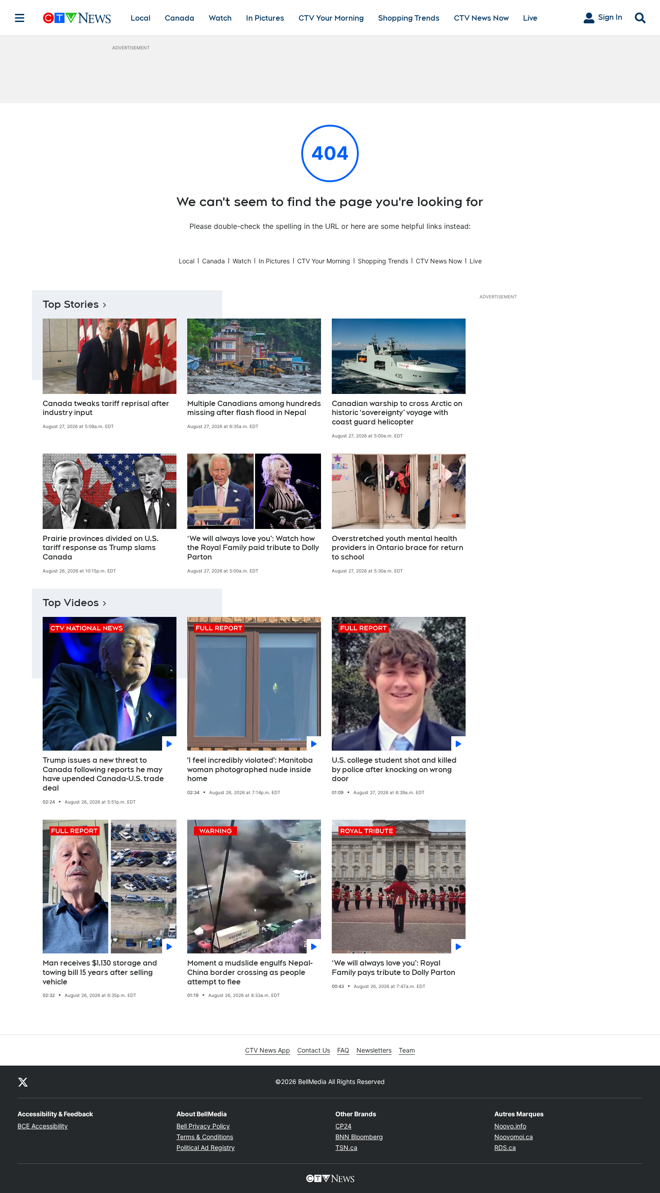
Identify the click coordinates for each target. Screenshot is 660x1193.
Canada (179, 18)
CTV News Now (481, 18)
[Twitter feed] (23, 1081)
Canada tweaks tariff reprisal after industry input (106, 408)
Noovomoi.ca (513, 1137)
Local (140, 18)
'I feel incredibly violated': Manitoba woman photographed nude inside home (250, 769)
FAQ (343, 1050)
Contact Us (313, 1050)
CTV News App (267, 1050)
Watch (220, 18)
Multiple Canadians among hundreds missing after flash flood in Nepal (254, 408)
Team (407, 1050)
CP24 (343, 1126)
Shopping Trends (409, 18)
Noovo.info (510, 1126)
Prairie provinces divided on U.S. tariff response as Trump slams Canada (100, 548)
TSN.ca (346, 1147)
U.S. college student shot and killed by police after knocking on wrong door (394, 769)
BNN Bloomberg (359, 1137)
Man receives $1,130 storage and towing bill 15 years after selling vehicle (100, 972)
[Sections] (20, 18)
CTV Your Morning (331, 18)
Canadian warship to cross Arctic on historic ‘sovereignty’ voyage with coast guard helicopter (397, 413)
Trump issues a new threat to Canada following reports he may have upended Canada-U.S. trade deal (103, 774)
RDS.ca (505, 1147)
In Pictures (265, 18)
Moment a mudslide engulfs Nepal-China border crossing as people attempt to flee (249, 972)
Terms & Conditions (204, 1137)
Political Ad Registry (205, 1147)
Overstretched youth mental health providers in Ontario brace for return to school (397, 548)
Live (530, 18)
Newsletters (374, 1050)
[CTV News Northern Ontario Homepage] (77, 18)
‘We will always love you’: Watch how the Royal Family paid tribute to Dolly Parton (253, 548)
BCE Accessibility (43, 1126)
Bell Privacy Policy (203, 1126)
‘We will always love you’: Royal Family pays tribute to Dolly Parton (393, 968)
